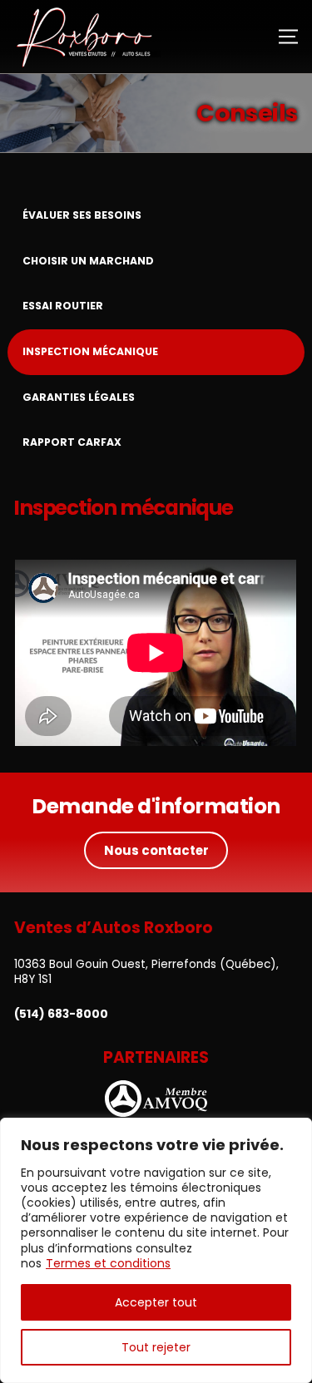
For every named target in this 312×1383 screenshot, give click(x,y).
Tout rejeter (156, 1347)
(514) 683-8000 (61, 1014)
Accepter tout (156, 1302)
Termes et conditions (108, 1263)
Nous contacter (156, 850)
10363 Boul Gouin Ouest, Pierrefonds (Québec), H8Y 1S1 (146, 971)
